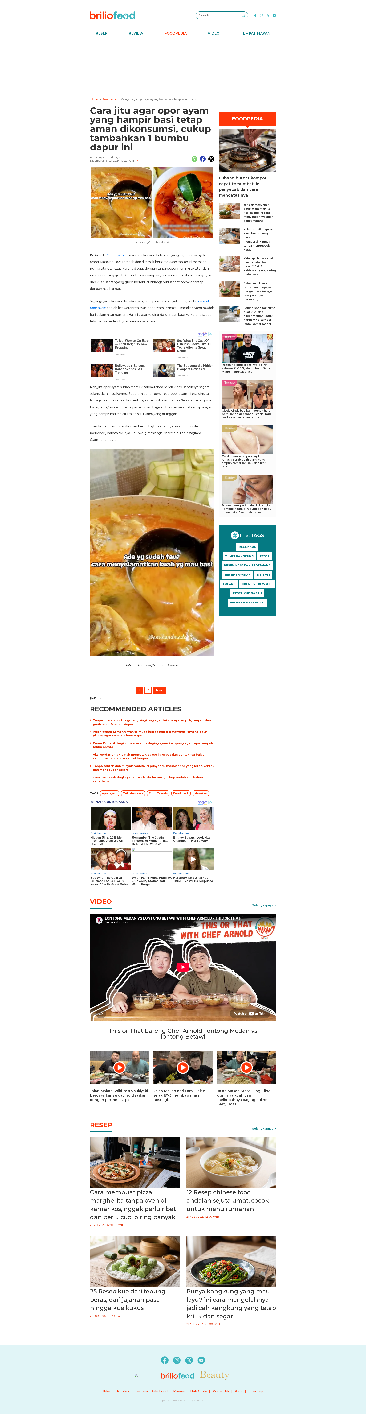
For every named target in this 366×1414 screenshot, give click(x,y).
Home (94, 99)
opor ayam (109, 793)
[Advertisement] (183, 67)
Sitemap (256, 1391)
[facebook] (255, 15)
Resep (102, 33)
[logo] (112, 15)
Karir (239, 1391)
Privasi (179, 1391)
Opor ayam (115, 255)
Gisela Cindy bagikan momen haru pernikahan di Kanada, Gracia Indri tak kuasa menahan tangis (246, 414)
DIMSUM (263, 574)
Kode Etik (221, 1391)
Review (136, 33)
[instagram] (261, 15)
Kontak (123, 1391)
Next (160, 690)
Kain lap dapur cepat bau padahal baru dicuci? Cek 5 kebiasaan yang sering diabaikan (260, 266)
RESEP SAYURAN (238, 574)
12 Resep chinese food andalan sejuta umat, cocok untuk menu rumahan (227, 1201)
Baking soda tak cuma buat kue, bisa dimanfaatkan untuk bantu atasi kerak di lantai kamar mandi (259, 316)
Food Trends (158, 793)
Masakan (200, 793)
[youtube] (274, 15)
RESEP (265, 556)
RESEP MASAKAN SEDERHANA (247, 565)
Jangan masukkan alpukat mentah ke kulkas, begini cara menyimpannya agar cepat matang (258, 212)
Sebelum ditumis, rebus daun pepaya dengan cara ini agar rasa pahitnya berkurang (258, 291)
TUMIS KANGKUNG (239, 556)
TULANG (229, 584)
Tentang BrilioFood (151, 1391)
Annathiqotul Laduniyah (106, 157)
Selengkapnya (262, 905)
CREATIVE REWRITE (257, 584)
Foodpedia (176, 33)
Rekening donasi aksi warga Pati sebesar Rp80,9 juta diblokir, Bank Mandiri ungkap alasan (246, 368)
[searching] (243, 15)
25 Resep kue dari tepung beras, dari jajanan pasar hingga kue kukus (127, 1300)
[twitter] (268, 15)
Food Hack (181, 793)
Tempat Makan (255, 33)
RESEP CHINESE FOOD (247, 602)
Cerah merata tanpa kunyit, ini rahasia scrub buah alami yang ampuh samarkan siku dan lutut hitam (244, 461)
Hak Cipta (198, 1391)
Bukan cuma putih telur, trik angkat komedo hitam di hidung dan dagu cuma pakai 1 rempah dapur (247, 509)
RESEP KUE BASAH (247, 593)
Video (213, 33)
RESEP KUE (247, 547)
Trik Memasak (133, 793)
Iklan (107, 1391)
